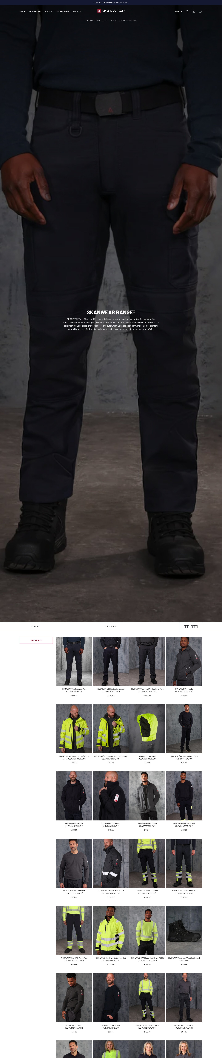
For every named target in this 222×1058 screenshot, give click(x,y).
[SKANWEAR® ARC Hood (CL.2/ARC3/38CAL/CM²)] (147, 728)
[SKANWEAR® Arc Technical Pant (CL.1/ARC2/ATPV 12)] (74, 661)
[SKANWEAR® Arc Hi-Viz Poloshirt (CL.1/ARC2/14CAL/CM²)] (147, 997)
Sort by (35, 627)
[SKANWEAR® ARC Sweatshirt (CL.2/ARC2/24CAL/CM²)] (184, 795)
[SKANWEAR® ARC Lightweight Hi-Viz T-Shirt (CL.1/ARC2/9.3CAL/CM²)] (147, 930)
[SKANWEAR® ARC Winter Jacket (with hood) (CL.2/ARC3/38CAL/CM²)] (111, 728)
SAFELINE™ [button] (63, 11)
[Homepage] (111, 11)
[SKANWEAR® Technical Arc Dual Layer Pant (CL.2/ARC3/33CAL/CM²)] (147, 661)
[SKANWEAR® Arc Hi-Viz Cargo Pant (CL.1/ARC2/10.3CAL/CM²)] (74, 930)
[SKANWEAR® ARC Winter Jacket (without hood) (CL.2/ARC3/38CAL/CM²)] (74, 728)
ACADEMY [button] (49, 11)
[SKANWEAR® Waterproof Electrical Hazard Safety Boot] (184, 930)
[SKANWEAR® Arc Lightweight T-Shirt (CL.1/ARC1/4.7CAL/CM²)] (184, 728)
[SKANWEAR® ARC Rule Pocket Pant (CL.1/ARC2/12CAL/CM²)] (184, 863)
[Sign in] (193, 11)
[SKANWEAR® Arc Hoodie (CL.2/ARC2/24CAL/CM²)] (184, 661)
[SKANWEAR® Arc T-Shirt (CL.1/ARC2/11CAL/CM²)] (74, 997)
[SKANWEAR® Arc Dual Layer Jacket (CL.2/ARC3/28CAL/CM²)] (111, 863)
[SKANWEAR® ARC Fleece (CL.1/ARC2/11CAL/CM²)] (111, 795)
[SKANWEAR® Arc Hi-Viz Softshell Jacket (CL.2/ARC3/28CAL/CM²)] (111, 930)
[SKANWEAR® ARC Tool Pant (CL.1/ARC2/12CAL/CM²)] (147, 863)
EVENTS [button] (77, 11)
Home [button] (87, 21)
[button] (178, 12)
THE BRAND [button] (35, 11)
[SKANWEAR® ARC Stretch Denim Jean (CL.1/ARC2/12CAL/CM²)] (111, 661)
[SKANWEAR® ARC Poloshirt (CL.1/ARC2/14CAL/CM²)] (184, 997)
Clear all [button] (36, 640)
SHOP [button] (22, 11)
